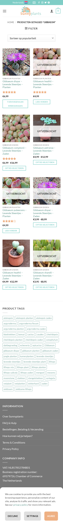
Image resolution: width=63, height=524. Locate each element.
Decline (13, 516)
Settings (32, 516)
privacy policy (20, 504)
